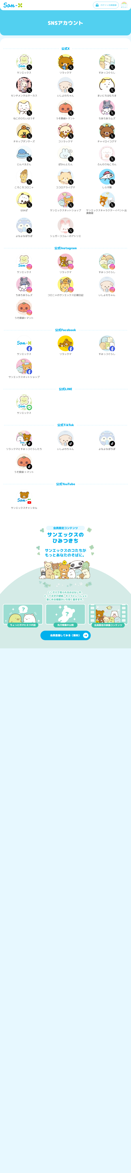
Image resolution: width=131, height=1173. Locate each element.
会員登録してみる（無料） (65, 635)
